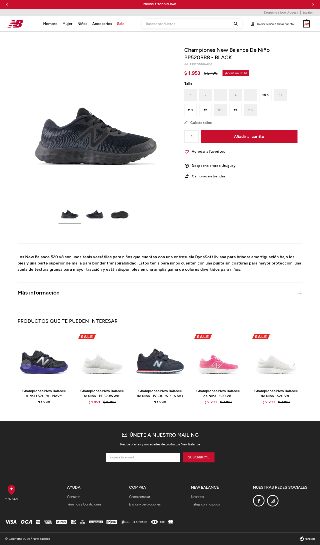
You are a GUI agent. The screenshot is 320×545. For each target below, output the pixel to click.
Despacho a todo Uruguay (281, 12)
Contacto (73, 497)
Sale (120, 24)
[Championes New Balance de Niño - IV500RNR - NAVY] (160, 358)
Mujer (67, 24)
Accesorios (102, 24)
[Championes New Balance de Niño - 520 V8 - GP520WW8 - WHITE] (276, 358)
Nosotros (197, 497)
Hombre (50, 24)
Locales (307, 12)
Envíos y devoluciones (144, 504)
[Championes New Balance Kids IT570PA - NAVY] (44, 358)
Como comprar (139, 497)
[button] (313, 4)
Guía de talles (201, 123)
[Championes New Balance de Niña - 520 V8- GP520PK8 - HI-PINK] (218, 358)
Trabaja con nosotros (205, 504)
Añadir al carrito (249, 136)
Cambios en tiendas (209, 176)
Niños (82, 24)
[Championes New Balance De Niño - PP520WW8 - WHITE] (102, 358)
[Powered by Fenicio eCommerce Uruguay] (307, 538)
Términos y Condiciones (84, 504)
